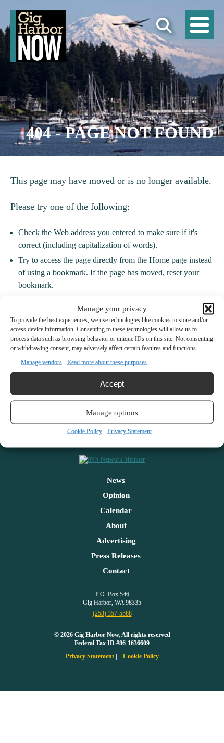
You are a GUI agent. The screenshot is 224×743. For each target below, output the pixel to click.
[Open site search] (164, 25)
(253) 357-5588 (112, 613)
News (116, 480)
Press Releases (116, 556)
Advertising (116, 540)
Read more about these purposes (107, 362)
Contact (116, 571)
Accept (112, 383)
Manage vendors (41, 362)
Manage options (112, 412)
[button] (208, 308)
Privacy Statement (129, 431)
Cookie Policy (84, 431)
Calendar (116, 510)
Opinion (116, 495)
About (116, 525)
